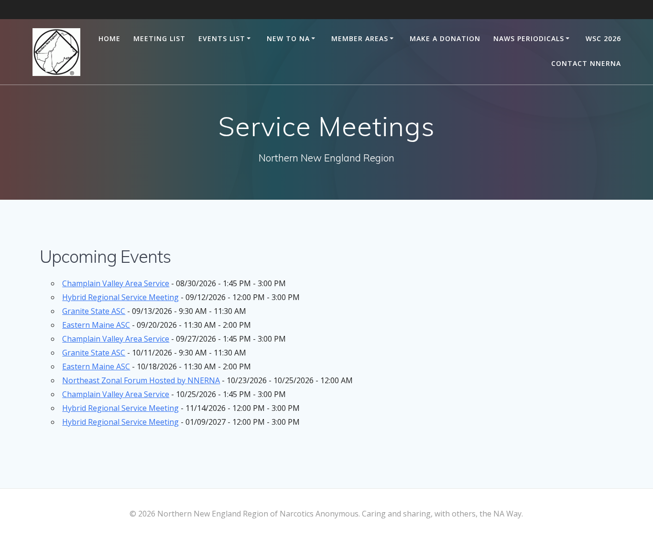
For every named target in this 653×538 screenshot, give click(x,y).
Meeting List (159, 38)
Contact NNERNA (586, 63)
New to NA (288, 38)
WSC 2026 (603, 38)
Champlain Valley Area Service (115, 283)
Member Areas (359, 38)
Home (109, 38)
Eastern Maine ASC (96, 325)
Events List (221, 38)
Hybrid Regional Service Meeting (120, 297)
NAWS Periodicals (528, 38)
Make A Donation (445, 38)
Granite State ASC (93, 311)
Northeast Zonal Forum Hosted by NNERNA (141, 380)
